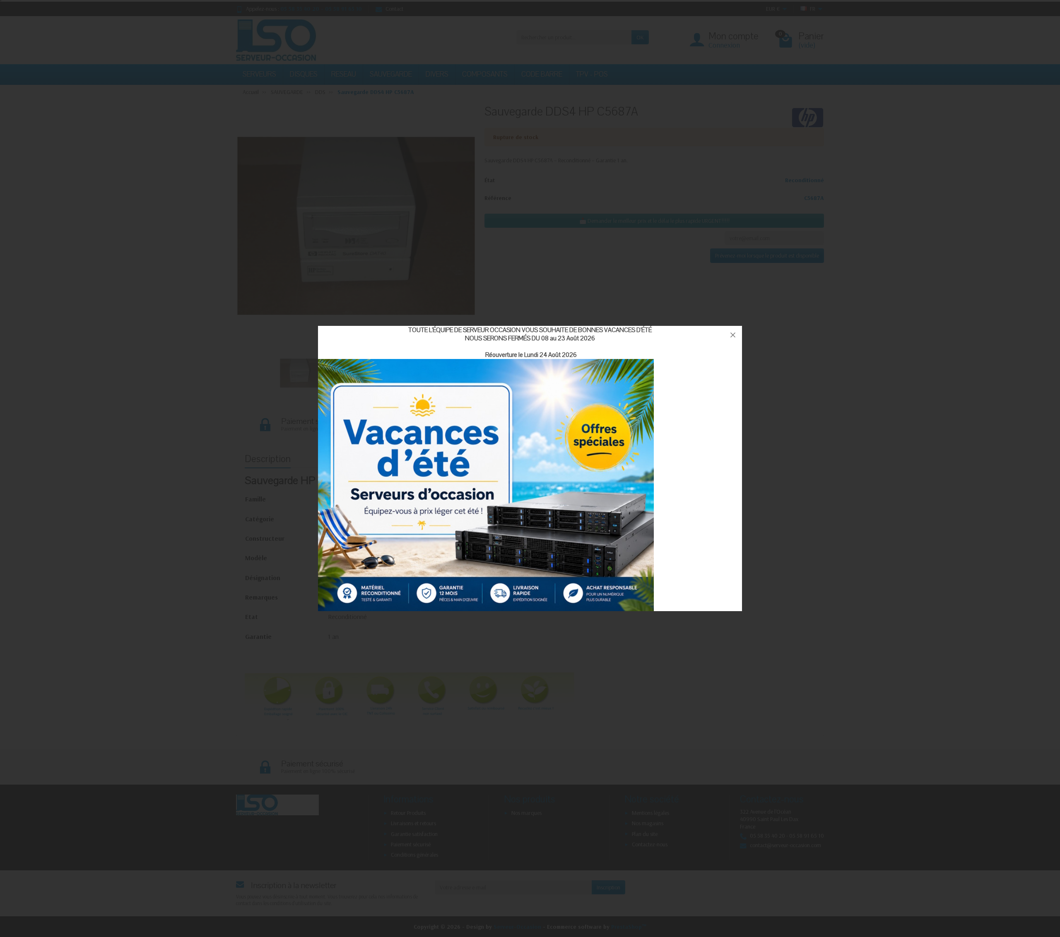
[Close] (733, 335)
